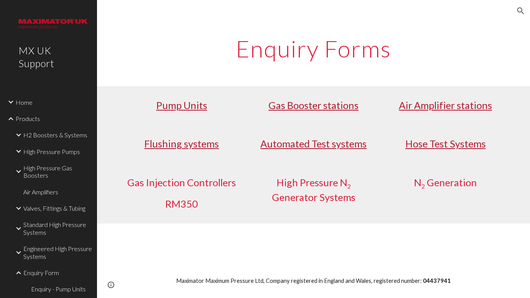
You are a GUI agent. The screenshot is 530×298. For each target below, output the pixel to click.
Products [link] (28, 118)
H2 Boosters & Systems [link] (55, 135)
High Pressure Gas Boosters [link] (47, 171)
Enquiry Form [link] (41, 272)
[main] (314, 48)
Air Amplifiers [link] (40, 192)
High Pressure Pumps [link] (51, 151)
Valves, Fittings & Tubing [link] (54, 208)
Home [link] (24, 102)
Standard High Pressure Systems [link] (54, 228)
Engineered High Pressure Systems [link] (57, 252)
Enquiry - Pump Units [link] (58, 289)
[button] (520, 11)
